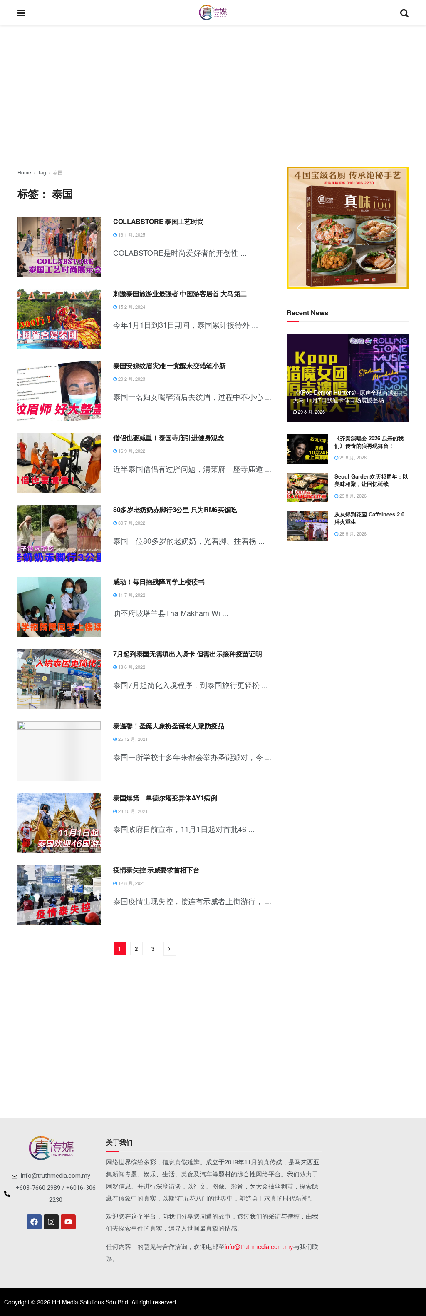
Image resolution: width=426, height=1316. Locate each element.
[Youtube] (68, 1221)
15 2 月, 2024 (131, 306)
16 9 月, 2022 (131, 450)
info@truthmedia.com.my (259, 1246)
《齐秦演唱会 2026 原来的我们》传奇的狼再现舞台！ (369, 441)
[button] (299, 227)
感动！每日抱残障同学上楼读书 (159, 581)
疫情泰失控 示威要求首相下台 (156, 870)
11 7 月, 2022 (131, 594)
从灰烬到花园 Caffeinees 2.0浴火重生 (369, 518)
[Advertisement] (213, 95)
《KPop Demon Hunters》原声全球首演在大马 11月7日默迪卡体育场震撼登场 (346, 396)
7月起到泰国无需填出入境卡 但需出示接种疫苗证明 (187, 653)
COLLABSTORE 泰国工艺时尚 (158, 221)
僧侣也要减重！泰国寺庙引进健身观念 (168, 437)
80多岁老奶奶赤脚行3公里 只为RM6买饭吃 (175, 509)
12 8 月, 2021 (131, 883)
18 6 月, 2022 (131, 666)
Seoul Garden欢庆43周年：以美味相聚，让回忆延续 (371, 480)
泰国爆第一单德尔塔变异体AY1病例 (165, 798)
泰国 (58, 172)
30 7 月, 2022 (131, 522)
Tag (42, 172)
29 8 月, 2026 (311, 411)
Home (24, 172)
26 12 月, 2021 (132, 738)
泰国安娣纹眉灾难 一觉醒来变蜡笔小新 (169, 365)
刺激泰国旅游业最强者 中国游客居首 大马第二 (180, 293)
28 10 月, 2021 (132, 811)
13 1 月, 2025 (131, 234)
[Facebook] (34, 1221)
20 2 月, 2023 (131, 378)
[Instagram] (51, 1221)
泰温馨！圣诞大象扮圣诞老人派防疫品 (168, 725)
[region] (348, 228)
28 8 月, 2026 (352, 533)
